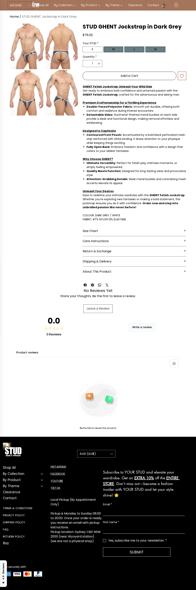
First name (111, 522)
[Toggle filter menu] (174, 363)
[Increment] (99, 63)
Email (107, 504)
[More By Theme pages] (121, 5)
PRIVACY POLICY (14, 515)
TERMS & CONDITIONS (17, 508)
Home (14, 16)
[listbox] (20, 5)
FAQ (5, 529)
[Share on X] (107, 285)
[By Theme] (42, 486)
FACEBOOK (58, 474)
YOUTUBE (57, 481)
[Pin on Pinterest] (92, 285)
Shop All (9, 467)
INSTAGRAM (58, 467)
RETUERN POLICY (14, 536)
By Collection (13, 473)
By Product (12, 480)
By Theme (11, 486)
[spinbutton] (92, 63)
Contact (10, 498)
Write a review (142, 327)
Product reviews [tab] (27, 352)
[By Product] (42, 480)
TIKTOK (55, 488)
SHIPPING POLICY (14, 522)
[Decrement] (85, 63)
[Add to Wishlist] (182, 76)
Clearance (11, 492)
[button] (20, 5)
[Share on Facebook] (85, 285)
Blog (6, 543)
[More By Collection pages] (75, 5)
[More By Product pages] (99, 5)
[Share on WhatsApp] (99, 285)
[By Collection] (42, 474)
